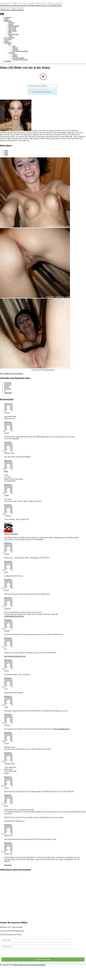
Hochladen (7, 61)
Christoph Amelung (11, 534)
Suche (6, 19)
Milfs (10, 33)
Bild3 (6, 155)
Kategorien (7, 21)
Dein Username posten (20, 51)
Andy (6, 471)
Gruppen (15, 49)
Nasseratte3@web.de (62, 729)
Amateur (11, 22)
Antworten (8, 422)
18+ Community (9, 38)
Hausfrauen (12, 29)
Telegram (11, 53)
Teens (10, 36)
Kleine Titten (12, 31)
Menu (2, 14)
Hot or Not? (8, 39)
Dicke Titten (12, 27)
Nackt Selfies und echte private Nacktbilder (29, 965)
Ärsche (10, 24)
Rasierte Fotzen (13, 34)
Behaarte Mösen (13, 26)
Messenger (8, 43)
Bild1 (6, 151)
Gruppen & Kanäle (18, 58)
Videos (6, 41)
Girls (14, 46)
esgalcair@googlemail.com (14, 616)
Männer (15, 48)
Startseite (7, 17)
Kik (9, 44)
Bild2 (6, 153)
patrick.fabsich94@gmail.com (15, 656)
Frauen (15, 54)
